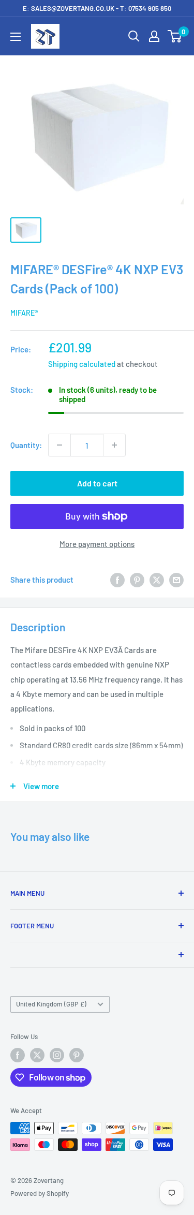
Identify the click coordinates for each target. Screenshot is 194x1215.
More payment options (97, 544)
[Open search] (134, 36)
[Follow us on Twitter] (37, 1055)
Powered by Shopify (39, 1193)
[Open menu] (15, 37)
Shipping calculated (81, 363)
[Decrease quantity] (59, 445)
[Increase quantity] (114, 445)
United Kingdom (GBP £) (51, 1004)
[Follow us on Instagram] (57, 1055)
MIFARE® (24, 312)
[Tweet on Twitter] (157, 579)
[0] (175, 36)
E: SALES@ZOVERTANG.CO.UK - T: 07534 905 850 (97, 8)
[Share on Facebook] (117, 579)
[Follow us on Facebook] (17, 1055)
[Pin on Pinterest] (137, 579)
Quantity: (26, 445)
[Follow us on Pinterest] (76, 1055)
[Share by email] (176, 579)
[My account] (154, 36)
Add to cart (97, 483)
